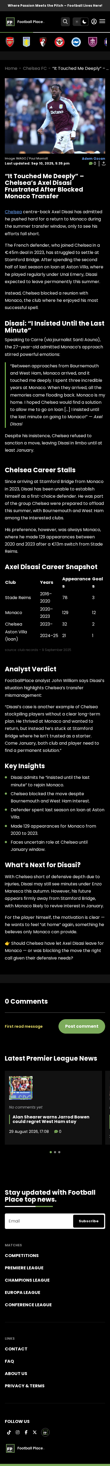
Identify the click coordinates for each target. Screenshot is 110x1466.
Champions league (27, 1280)
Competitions (22, 1255)
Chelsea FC (35, 68)
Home (11, 68)
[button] (51, 1152)
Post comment (82, 1026)
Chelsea (13, 212)
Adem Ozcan (93, 158)
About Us (16, 1373)
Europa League (22, 1292)
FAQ (9, 1361)
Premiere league (24, 1268)
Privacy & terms (25, 1386)
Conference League (28, 1305)
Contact (16, 1349)
